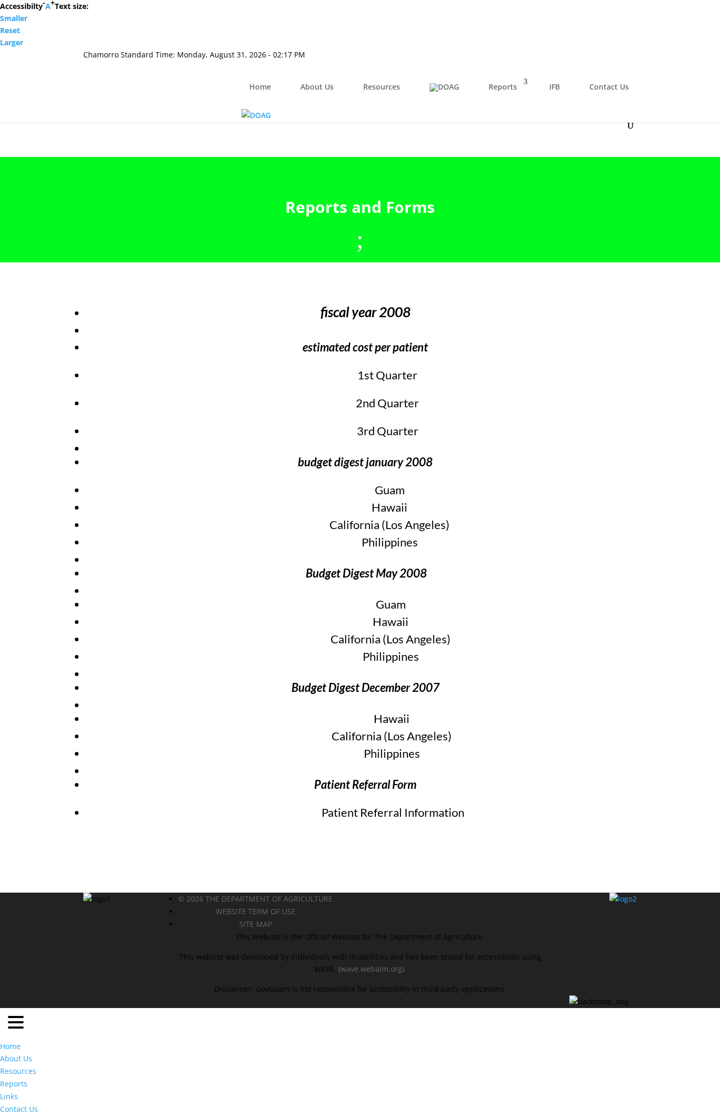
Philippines (390, 542)
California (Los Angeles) (389, 524)
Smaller (13, 18)
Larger (11, 42)
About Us (317, 87)
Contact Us (609, 87)
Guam (390, 490)
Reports (503, 87)
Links (9, 1096)
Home (260, 87)
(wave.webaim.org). (371, 969)
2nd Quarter (387, 403)
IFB (554, 87)
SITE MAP (255, 924)
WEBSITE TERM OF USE (256, 911)
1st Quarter (387, 375)
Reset (10, 30)
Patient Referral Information (393, 812)
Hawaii (389, 507)
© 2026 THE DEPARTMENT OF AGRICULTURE (255, 899)
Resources (381, 87)
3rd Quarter (388, 431)
